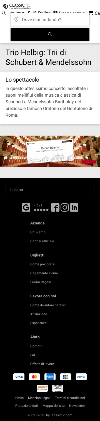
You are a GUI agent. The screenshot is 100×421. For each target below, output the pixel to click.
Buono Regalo (40, 282)
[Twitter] (65, 209)
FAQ (33, 355)
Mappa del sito (53, 406)
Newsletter (77, 406)
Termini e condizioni (70, 398)
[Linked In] (74, 209)
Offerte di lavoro (42, 364)
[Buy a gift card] (50, 151)
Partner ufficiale (42, 241)
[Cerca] (50, 34)
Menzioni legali (39, 398)
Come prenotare (42, 264)
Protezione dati (26, 406)
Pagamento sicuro (44, 273)
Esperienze (38, 323)
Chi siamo (38, 232)
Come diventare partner (48, 305)
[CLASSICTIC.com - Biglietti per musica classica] (16, 6)
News (19, 398)
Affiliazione (38, 314)
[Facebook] (26, 207)
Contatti (36, 346)
